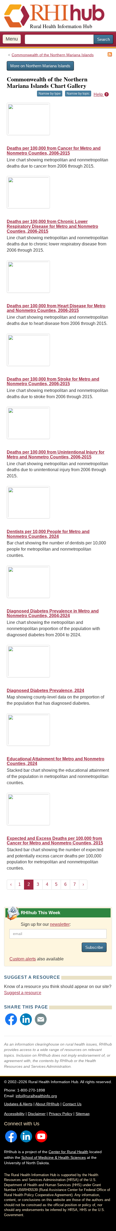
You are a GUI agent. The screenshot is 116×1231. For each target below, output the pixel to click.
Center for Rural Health (68, 1152)
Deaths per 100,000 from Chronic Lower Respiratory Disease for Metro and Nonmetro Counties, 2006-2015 (52, 226)
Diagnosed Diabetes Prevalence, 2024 (45, 690)
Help (99, 94)
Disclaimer (37, 1114)
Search (103, 39)
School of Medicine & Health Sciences (53, 1157)
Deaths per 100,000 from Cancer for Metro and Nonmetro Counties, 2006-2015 (54, 150)
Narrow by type (50, 93)
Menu (12, 39)
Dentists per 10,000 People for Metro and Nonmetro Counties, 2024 (48, 534)
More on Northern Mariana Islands (40, 66)
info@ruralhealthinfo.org (36, 1096)
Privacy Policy (60, 1114)
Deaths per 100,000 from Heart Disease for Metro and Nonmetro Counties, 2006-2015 (56, 308)
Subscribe (94, 947)
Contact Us (72, 1104)
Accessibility (14, 1114)
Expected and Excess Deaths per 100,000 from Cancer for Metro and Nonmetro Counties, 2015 (55, 841)
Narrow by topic (78, 93)
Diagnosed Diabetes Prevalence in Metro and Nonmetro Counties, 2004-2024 (53, 613)
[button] (11, 1019)
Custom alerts (22, 959)
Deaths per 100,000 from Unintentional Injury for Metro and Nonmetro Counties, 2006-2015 (55, 454)
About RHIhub (47, 1104)
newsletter (60, 924)
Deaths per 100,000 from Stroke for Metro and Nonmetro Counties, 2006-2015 (53, 381)
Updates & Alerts (18, 1104)
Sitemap (83, 1114)
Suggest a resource (22, 992)
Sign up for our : (46, 924)
